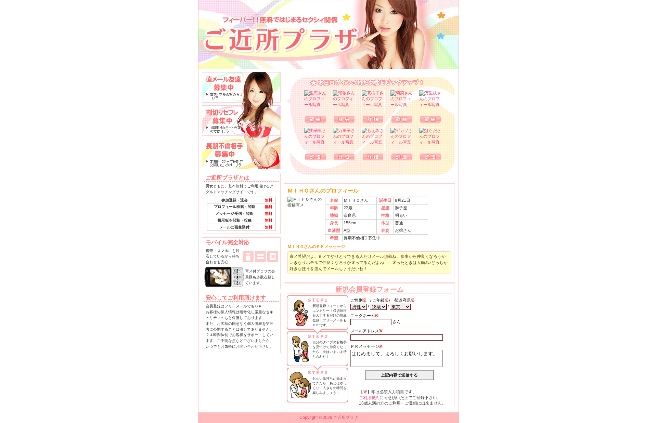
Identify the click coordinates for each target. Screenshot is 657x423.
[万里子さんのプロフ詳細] (344, 139)
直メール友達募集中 (241, 87)
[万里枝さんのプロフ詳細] (430, 101)
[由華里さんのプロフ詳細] (315, 139)
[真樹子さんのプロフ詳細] (373, 101)
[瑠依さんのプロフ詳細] (344, 101)
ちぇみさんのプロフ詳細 (373, 157)
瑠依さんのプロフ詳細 (344, 119)
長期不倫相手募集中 (241, 154)
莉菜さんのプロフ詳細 (401, 119)
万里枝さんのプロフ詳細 (430, 119)
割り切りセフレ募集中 (241, 121)
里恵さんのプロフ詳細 (315, 119)
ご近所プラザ (328, 34)
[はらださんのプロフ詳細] (430, 139)
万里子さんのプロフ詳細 (344, 157)
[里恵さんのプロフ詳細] (315, 101)
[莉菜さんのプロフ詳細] (401, 101)
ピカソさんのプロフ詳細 (401, 157)
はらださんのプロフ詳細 (430, 157)
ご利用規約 (369, 397)
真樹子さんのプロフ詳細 (373, 119)
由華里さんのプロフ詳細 (315, 157)
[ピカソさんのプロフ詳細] (401, 139)
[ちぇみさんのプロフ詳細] (373, 139)
